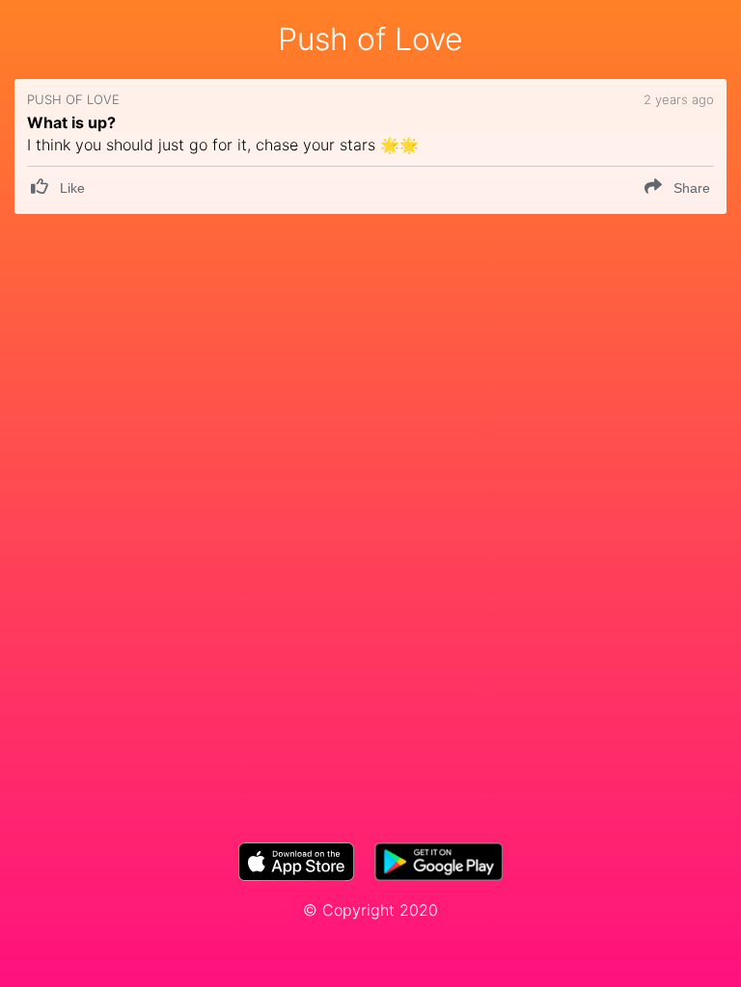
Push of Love (370, 39)
